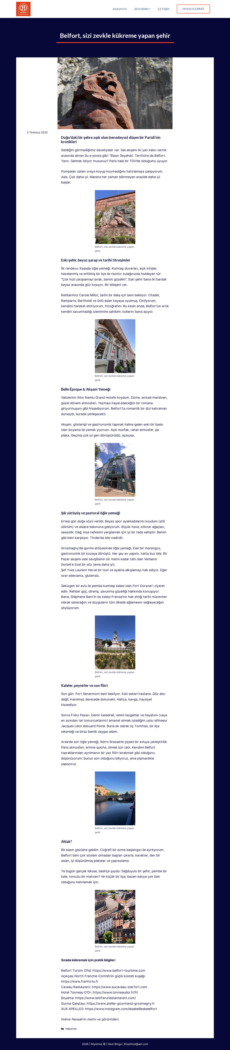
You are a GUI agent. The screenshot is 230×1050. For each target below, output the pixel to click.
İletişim (163, 9)
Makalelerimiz (193, 8)
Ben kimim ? (142, 9)
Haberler (71, 1028)
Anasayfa (119, 9)
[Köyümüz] (23, 9)
